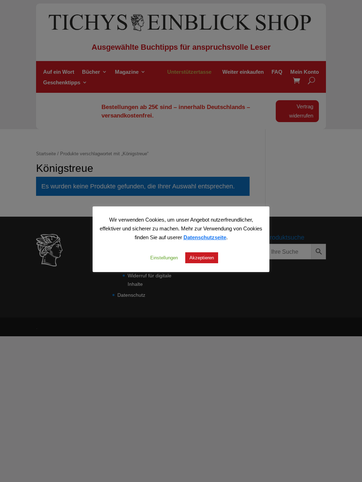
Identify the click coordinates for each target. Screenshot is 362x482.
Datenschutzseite (204, 237)
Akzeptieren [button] (201, 257)
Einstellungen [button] (164, 257)
